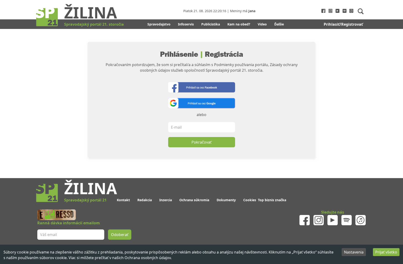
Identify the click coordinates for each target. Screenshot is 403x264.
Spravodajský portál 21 (85, 200)
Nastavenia (354, 252)
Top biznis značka (272, 200)
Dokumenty (226, 200)
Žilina (90, 12)
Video (262, 24)
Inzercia (165, 200)
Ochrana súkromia (194, 200)
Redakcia (144, 200)
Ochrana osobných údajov (148, 257)
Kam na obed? (238, 24)
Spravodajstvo (158, 24)
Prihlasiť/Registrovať (343, 24)
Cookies (249, 200)
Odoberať (119, 234)
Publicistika (210, 24)
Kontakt (123, 200)
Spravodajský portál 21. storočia (94, 24)
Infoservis (186, 24)
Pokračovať (201, 142)
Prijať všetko (386, 252)
